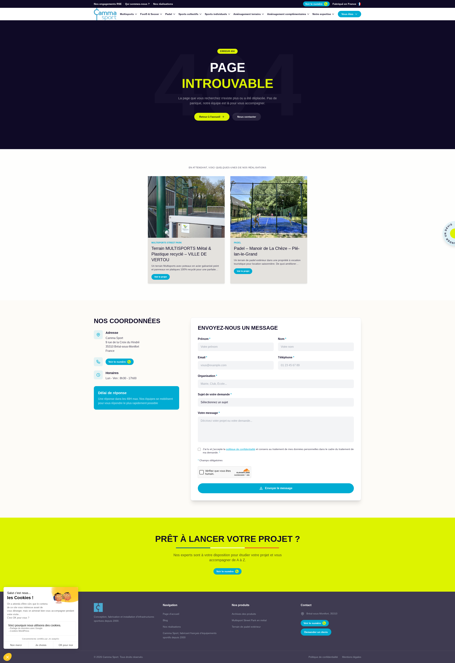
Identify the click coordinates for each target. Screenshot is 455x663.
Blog (165, 620)
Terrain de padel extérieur (246, 626)
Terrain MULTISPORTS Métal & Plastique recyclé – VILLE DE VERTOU (181, 254)
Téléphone (286, 357)
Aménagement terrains (247, 14)
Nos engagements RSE (108, 3)
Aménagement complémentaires (286, 14)
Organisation (207, 375)
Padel (168, 14)
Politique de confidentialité (323, 657)
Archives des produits (244, 613)
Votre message (209, 412)
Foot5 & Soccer (149, 14)
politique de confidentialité (240, 449)
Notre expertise (321, 14)
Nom (282, 338)
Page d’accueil (171, 613)
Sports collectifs (188, 14)
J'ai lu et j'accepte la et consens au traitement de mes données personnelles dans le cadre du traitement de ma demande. (278, 451)
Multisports (127, 14)
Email (202, 357)
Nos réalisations (163, 3)
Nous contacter (246, 116)
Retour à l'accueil (209, 116)
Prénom (204, 338)
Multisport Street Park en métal (249, 620)
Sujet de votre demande (215, 394)
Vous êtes (347, 14)
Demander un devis (316, 632)
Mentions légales (351, 657)
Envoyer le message (278, 488)
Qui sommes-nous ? (137, 3)
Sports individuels (216, 14)
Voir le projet (160, 277)
